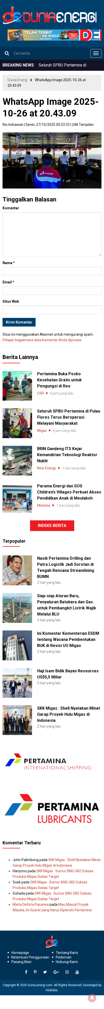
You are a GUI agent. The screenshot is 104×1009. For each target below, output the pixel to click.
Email (8, 282)
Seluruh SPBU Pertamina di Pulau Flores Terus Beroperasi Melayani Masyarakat (68, 417)
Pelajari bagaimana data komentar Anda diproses (42, 340)
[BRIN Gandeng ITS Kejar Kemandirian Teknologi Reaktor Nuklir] (17, 460)
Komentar (11, 208)
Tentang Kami (67, 953)
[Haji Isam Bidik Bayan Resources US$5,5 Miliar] (17, 682)
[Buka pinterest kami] (35, 972)
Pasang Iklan (21, 962)
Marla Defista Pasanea (31, 904)
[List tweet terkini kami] (45, 972)
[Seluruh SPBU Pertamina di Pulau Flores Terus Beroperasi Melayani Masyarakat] (17, 423)
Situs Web (11, 301)
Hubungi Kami (67, 962)
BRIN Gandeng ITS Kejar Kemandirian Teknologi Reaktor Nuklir (67, 454)
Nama (9, 263)
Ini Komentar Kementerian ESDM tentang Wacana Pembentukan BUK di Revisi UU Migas (68, 639)
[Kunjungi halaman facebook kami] (26, 972)
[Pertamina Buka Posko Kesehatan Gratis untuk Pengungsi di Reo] (17, 386)
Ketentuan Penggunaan (30, 957)
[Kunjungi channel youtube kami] (77, 972)
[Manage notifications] (92, 998)
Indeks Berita (52, 525)
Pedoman (63, 957)
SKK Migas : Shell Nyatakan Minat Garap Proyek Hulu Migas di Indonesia (68, 714)
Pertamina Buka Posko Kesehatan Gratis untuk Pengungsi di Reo (59, 379)
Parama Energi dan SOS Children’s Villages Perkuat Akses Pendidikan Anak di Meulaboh (69, 492)
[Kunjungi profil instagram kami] (67, 972)
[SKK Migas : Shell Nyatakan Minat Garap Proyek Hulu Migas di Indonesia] (17, 720)
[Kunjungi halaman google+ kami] (56, 972)
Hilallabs (52, 990)
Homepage (20, 953)
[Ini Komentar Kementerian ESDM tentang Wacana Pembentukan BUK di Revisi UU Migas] (17, 645)
